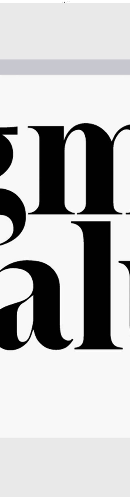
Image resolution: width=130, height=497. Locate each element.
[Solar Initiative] (65, 2)
